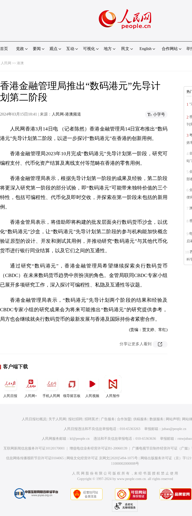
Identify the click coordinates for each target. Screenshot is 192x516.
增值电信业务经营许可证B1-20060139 (98, 448)
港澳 (20, 63)
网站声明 (173, 419)
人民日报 (10, 396)
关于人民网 (57, 419)
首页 (4, 48)
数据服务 (157, 419)
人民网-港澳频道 (66, 114)
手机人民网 (51, 396)
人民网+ (30, 396)
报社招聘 (75, 419)
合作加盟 (124, 419)
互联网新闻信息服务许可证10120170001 (34, 448)
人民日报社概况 (34, 419)
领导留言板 (71, 396)
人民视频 (92, 396)
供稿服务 (140, 419)
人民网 (6, 63)
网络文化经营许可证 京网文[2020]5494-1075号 (102, 458)
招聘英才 (91, 419)
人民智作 (113, 396)
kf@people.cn (80, 438)
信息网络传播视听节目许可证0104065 (35, 458)
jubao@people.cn (174, 429)
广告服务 (108, 419)
